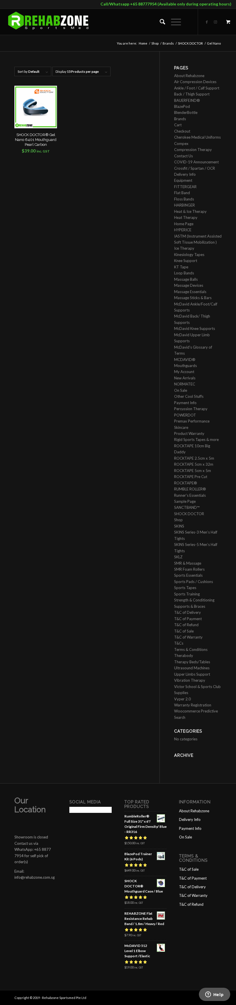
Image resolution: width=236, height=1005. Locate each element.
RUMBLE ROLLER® (190, 489)
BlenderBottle (185, 112)
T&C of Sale (184, 631)
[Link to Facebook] (207, 22)
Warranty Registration (192, 705)
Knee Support (185, 260)
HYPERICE (182, 230)
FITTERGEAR (185, 186)
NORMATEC (184, 384)
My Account (184, 371)
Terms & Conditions (191, 649)
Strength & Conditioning (194, 600)
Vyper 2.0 (182, 699)
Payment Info (185, 402)
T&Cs (178, 643)
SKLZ (178, 557)
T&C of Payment (188, 618)
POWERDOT (185, 415)
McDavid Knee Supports (194, 328)
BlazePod (182, 106)
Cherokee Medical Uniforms (197, 137)
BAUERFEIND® (187, 100)
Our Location (30, 805)
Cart (178, 125)
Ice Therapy (184, 248)
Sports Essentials (188, 575)
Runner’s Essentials (190, 495)
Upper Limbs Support (192, 674)
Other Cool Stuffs (188, 396)
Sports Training (187, 594)
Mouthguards (185, 365)
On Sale (180, 390)
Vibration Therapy (189, 680)
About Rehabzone (189, 75)
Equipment (183, 180)
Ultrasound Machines (192, 668)
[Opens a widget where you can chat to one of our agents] (214, 995)
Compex (181, 143)
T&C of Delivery (187, 612)
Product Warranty (189, 433)
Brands (180, 118)
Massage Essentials (190, 291)
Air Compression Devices (195, 81)
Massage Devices (188, 285)
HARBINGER (184, 205)
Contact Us (183, 156)
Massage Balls (186, 279)
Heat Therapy (185, 217)
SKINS (179, 526)
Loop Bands (184, 273)
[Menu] (173, 22)
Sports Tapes (185, 587)
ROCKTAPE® (185, 483)
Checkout (182, 131)
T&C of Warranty (188, 637)
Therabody (183, 655)
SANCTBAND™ (186, 507)
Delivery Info (185, 174)
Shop (178, 519)
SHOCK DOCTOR (189, 513)
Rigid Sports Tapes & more (196, 439)
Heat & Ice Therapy (190, 211)
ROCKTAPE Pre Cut (190, 476)
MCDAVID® (184, 359)
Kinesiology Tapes (189, 254)
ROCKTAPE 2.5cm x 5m (194, 458)
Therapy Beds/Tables (192, 662)
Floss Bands (184, 199)
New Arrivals (184, 378)
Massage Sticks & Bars (193, 297)
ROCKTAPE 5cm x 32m (193, 464)
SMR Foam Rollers (189, 569)
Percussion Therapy (191, 408)
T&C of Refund (186, 624)
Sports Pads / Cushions (193, 581)
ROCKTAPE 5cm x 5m (192, 470)
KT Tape (181, 267)
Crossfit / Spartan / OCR (194, 168)
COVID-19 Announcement (196, 162)
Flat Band (182, 192)
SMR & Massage (187, 563)
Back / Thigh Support (192, 94)
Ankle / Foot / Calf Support (196, 88)
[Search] (159, 22)
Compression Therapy (193, 149)
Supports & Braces (189, 606)
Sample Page (185, 501)
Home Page (183, 223)
